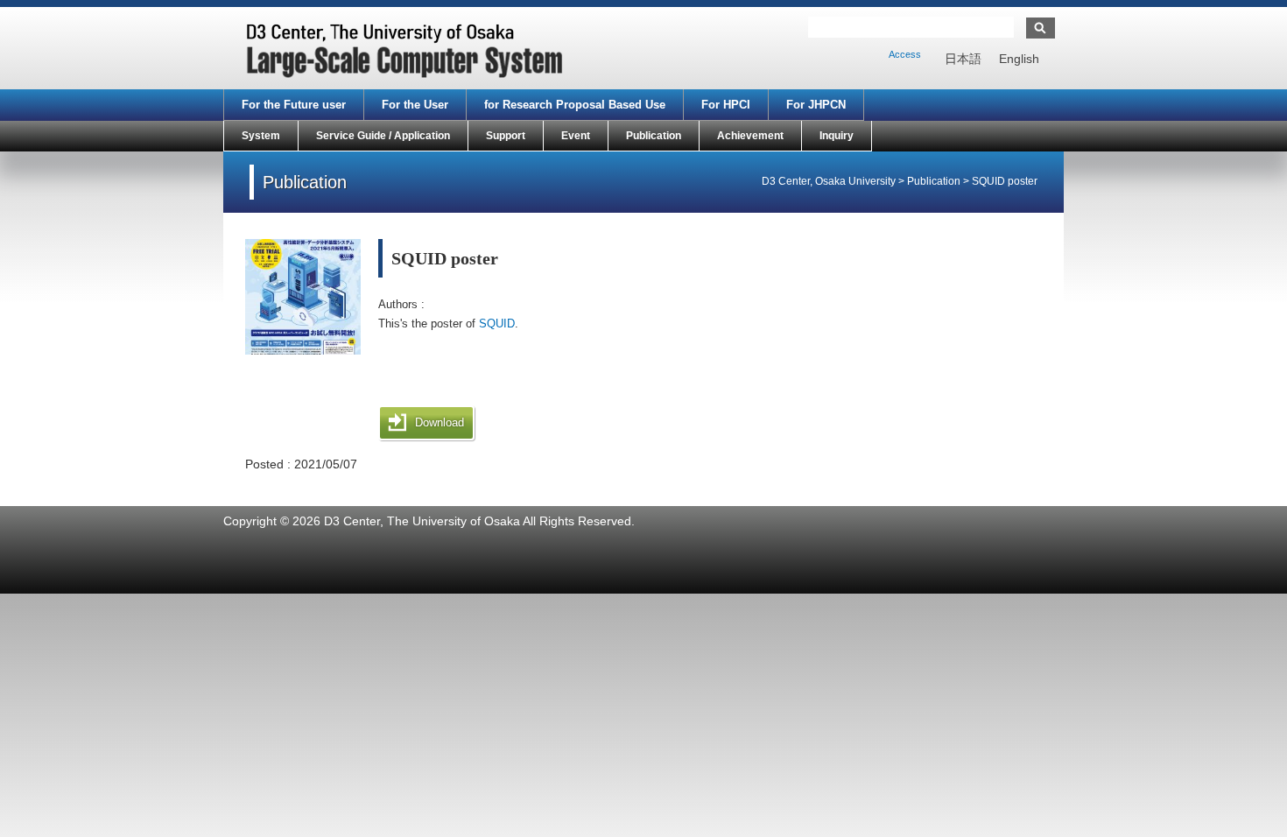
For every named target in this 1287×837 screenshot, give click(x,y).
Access (905, 54)
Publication (653, 136)
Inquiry (836, 136)
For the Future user (294, 104)
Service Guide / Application (383, 136)
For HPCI (725, 104)
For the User (415, 104)
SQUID (497, 323)
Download (439, 422)
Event (575, 136)
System (261, 136)
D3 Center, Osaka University (829, 181)
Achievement (750, 136)
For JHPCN (816, 104)
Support (505, 136)
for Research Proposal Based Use (574, 104)
